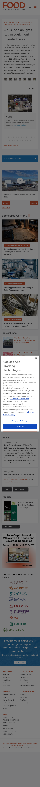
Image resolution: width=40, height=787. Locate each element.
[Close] (36, 358)
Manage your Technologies (20, 421)
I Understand (20, 426)
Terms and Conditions (19, 399)
